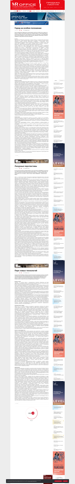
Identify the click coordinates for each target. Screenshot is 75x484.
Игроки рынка (56, 91)
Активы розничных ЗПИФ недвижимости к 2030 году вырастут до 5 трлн (57, 301)
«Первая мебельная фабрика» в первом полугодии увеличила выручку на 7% (58, 326)
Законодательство (56, 294)
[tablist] (59, 80)
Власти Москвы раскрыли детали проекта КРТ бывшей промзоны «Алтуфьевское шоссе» (58, 317)
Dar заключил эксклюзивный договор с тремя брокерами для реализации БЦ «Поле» (59, 248)
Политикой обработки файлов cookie (32, 481)
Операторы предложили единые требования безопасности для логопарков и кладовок (58, 413)
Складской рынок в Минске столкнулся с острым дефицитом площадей (58, 417)
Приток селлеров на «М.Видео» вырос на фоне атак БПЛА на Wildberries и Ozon (58, 131)
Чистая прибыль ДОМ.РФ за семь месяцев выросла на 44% (58, 407)
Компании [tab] (61, 80)
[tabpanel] (59, 282)
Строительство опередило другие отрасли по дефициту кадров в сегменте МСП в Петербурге (58, 312)
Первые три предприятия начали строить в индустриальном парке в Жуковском (58, 360)
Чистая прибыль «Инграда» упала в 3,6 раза (58, 169)
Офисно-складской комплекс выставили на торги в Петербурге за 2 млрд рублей (58, 478)
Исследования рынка (57, 82)
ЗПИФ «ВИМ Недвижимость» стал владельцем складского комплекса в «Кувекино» (58, 427)
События (55, 430)
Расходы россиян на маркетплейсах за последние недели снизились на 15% (59, 126)
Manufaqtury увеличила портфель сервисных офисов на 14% (58, 321)
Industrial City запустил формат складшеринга (58, 252)
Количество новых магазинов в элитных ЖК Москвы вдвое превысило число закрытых (58, 136)
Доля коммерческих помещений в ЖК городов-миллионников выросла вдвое (58, 141)
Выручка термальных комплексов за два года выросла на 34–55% (58, 83)
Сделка (55, 367)
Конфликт (55, 255)
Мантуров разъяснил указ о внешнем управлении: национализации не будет (57, 422)
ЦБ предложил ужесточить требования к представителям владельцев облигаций (58, 296)
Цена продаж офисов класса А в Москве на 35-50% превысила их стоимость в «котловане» (58, 210)
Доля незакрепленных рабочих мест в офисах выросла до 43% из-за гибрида (59, 88)
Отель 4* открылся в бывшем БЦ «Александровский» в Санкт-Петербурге (58, 432)
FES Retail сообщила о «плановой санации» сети (58, 445)
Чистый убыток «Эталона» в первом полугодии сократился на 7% (59, 183)
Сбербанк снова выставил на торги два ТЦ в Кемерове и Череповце (58, 192)
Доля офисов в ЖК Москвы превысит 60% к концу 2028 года (59, 244)
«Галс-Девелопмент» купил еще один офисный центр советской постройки (58, 369)
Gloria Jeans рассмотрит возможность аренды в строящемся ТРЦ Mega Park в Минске (58, 379)
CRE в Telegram (56, 211)
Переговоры (55, 377)
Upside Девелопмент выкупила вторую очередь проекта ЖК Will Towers (58, 174)
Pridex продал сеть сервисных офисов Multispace (58, 449)
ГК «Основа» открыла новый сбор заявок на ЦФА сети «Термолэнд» (58, 364)
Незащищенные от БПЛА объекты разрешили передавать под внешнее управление (59, 437)
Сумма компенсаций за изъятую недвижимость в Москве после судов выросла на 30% (59, 122)
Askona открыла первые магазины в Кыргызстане (58, 441)
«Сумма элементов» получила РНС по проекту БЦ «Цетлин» (58, 196)
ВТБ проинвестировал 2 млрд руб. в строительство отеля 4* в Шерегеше (58, 188)
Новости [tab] (56, 80)
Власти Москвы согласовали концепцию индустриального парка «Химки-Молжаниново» (58, 291)
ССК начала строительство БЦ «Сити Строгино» (59, 205)
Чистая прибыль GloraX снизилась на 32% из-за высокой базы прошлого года (59, 93)
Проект (55, 246)
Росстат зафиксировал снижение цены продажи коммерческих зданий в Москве (58, 307)
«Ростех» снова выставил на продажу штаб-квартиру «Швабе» (59, 374)
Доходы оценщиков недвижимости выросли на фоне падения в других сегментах (58, 287)
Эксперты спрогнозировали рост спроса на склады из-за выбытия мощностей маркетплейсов (58, 331)
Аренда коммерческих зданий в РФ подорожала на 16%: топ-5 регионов (58, 239)
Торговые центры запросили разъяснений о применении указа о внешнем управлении (58, 201)
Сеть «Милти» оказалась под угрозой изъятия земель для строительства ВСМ (57, 257)
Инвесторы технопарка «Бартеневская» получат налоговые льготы (59, 179)
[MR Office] (37, 5)
